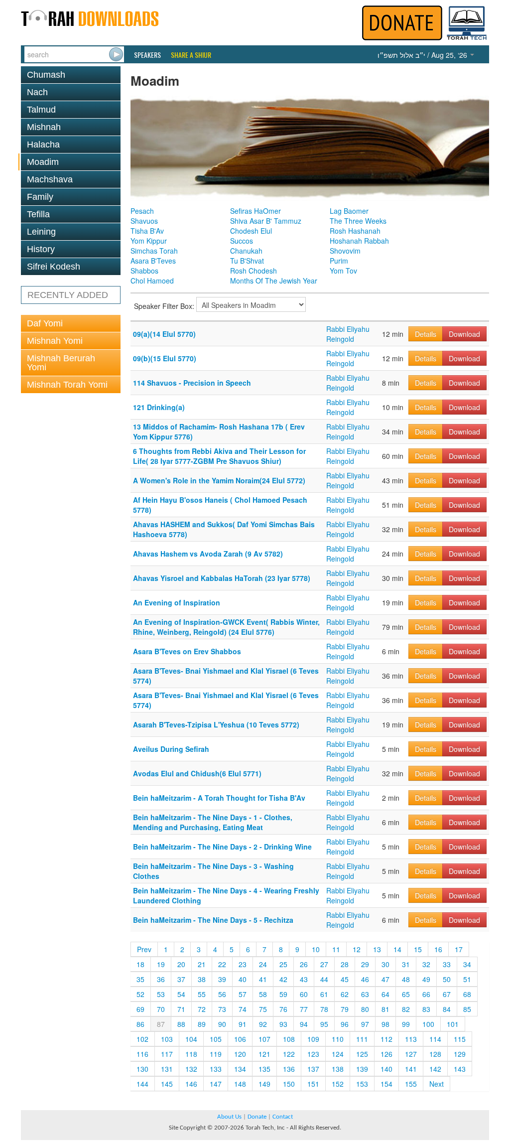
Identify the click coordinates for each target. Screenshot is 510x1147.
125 (362, 1054)
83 (426, 1009)
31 (406, 964)
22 (222, 964)
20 (181, 964)
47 (385, 979)
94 (304, 1024)
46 (365, 979)
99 (406, 1024)
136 (289, 1069)
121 (264, 1054)
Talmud (41, 110)
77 (304, 1009)
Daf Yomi (45, 323)
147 (216, 1084)
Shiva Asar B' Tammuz (265, 221)
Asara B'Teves (153, 261)
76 (283, 1009)
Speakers (147, 55)
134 (240, 1069)
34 (467, 964)
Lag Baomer (349, 211)
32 (426, 964)
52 (140, 994)
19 (161, 964)
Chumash (46, 75)
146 (191, 1084)
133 (216, 1069)
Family (40, 197)
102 (142, 1039)
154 (386, 1084)
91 (243, 1024)
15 (418, 949)
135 (264, 1069)
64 (385, 994)
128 (435, 1054)
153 (362, 1084)
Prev (144, 949)
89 (202, 1024)
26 (304, 964)
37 (181, 979)
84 (447, 1009)
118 (191, 1054)
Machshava (50, 179)
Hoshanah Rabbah (359, 241)
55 (202, 994)
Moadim (43, 162)
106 (240, 1039)
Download (464, 334)
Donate (257, 1117)
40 (243, 979)
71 (181, 1009)
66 (426, 994)
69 (140, 1009)
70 (161, 1009)
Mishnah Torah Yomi (67, 385)
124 (338, 1054)
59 (283, 994)
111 (362, 1039)
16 (438, 949)
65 (406, 994)
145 (167, 1084)
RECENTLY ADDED (67, 295)
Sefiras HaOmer (255, 211)
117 (167, 1054)
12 (357, 949)
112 (386, 1039)
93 (283, 1024)
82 (406, 1009)
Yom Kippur (148, 241)
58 (263, 994)
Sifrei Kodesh (53, 267)
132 (191, 1069)
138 (338, 1069)
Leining (41, 232)
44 (324, 979)
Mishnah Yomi (55, 341)
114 (435, 1039)
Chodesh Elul (251, 231)
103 (167, 1039)
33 (447, 964)
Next (436, 1084)
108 (289, 1039)
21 (202, 964)
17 (459, 949)
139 (362, 1069)
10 (316, 949)
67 (447, 994)
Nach (37, 92)
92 (263, 1024)
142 (435, 1069)
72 (202, 1009)
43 (304, 979)
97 (365, 1024)
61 (324, 994)
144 (142, 1084)
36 (161, 979)
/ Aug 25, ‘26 (423, 55)
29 (365, 964)
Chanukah (246, 251)
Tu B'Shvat (247, 261)
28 (345, 964)
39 (222, 979)
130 (142, 1069)
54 (181, 994)
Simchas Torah (154, 251)
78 (324, 1009)
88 (181, 1024)
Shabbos (144, 271)
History (41, 249)
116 (142, 1054)
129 (460, 1054)
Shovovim (345, 251)
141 (411, 1069)
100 (428, 1024)
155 (411, 1084)
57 (243, 994)
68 (467, 994)
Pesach (142, 211)
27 (324, 964)
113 (411, 1039)
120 (240, 1054)
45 (345, 979)
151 (313, 1084)
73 (222, 1009)
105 (216, 1039)
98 (385, 1024)
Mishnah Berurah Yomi (61, 362)
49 (426, 979)
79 (345, 1009)
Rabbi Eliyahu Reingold (348, 334)
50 (447, 979)
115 (460, 1039)
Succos (241, 241)
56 (222, 994)
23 (243, 964)
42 (283, 979)
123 (313, 1054)
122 (289, 1054)
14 (397, 949)
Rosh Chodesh (253, 271)
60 (304, 994)
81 (385, 1009)
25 (283, 964)
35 (140, 979)
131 (167, 1069)
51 (467, 979)
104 (191, 1039)
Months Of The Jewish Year (273, 281)
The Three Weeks (358, 221)
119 (216, 1054)
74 (243, 1009)
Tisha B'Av (147, 231)
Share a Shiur (191, 55)
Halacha (43, 144)
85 (467, 1009)
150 (289, 1084)
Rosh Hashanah (355, 231)
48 (406, 979)
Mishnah (44, 127)
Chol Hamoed (152, 281)
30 (385, 964)
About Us (229, 1117)
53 (161, 994)
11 (336, 949)
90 (222, 1024)
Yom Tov (343, 271)
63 (365, 994)
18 (140, 964)
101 (453, 1024)
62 (345, 994)
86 (140, 1024)
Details (425, 334)
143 (460, 1069)
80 (365, 1009)
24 (263, 964)
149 (264, 1084)
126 (386, 1054)
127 (411, 1054)
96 (345, 1024)
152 (338, 1084)
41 (263, 979)
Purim (339, 261)
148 (240, 1084)
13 (377, 949)
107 (264, 1039)
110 (338, 1039)
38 (202, 979)
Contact (282, 1117)
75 (263, 1009)
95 (324, 1024)
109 (313, 1039)
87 (161, 1024)
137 (313, 1069)
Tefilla (38, 214)
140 (386, 1069)
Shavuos (144, 221)
